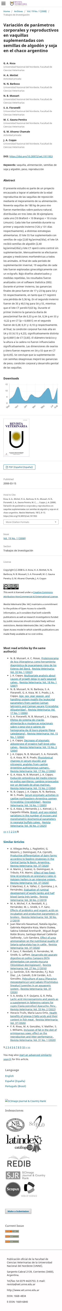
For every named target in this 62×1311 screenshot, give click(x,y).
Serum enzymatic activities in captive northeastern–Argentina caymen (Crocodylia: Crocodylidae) (34, 798)
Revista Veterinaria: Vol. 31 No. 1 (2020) (33, 1040)
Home (6, 11)
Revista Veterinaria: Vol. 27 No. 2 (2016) (30, 966)
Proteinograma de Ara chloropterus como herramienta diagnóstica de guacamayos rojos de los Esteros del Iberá (34, 663)
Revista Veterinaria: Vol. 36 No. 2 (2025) (30, 824)
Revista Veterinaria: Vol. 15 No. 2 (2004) (33, 788)
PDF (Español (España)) (20, 467)
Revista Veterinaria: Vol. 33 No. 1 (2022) (32, 670)
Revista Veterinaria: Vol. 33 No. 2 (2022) (33, 1009)
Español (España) (15, 1081)
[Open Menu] (3, 3)
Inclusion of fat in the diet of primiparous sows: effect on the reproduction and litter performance (33, 1033)
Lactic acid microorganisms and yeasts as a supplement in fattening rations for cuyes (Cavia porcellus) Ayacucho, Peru (34, 1002)
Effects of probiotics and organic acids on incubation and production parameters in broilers (34, 914)
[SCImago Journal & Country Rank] (25, 1101)
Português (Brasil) (15, 1086)
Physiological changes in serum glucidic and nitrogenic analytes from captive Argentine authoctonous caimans (31, 762)
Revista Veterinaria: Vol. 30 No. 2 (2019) (29, 898)
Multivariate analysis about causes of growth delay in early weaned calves (33, 679)
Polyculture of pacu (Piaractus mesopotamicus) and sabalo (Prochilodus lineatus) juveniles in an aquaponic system (34, 983)
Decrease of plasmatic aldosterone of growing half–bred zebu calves (33, 744)
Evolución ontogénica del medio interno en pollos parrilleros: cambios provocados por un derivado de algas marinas (34, 781)
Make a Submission (18, 1211)
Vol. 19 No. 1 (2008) (37, 11)
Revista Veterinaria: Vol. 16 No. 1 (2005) (30, 803)
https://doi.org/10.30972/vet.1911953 (31, 156)
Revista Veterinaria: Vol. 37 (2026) (29, 865)
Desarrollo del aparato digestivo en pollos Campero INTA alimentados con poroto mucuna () (33, 960)
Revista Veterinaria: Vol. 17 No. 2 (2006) (33, 771)
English (9, 1076)
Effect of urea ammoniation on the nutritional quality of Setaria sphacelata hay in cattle (34, 941)
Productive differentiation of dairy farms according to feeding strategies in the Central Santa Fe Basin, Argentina (33, 859)
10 (23, 1047)
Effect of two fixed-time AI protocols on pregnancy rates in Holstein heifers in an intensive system (33, 876)
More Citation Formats (17, 522)
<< (4, 831)
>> (29, 1047)
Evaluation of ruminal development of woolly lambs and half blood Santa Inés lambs (32, 893)
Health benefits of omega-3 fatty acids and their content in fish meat (34, 1016)
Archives (18, 11)
